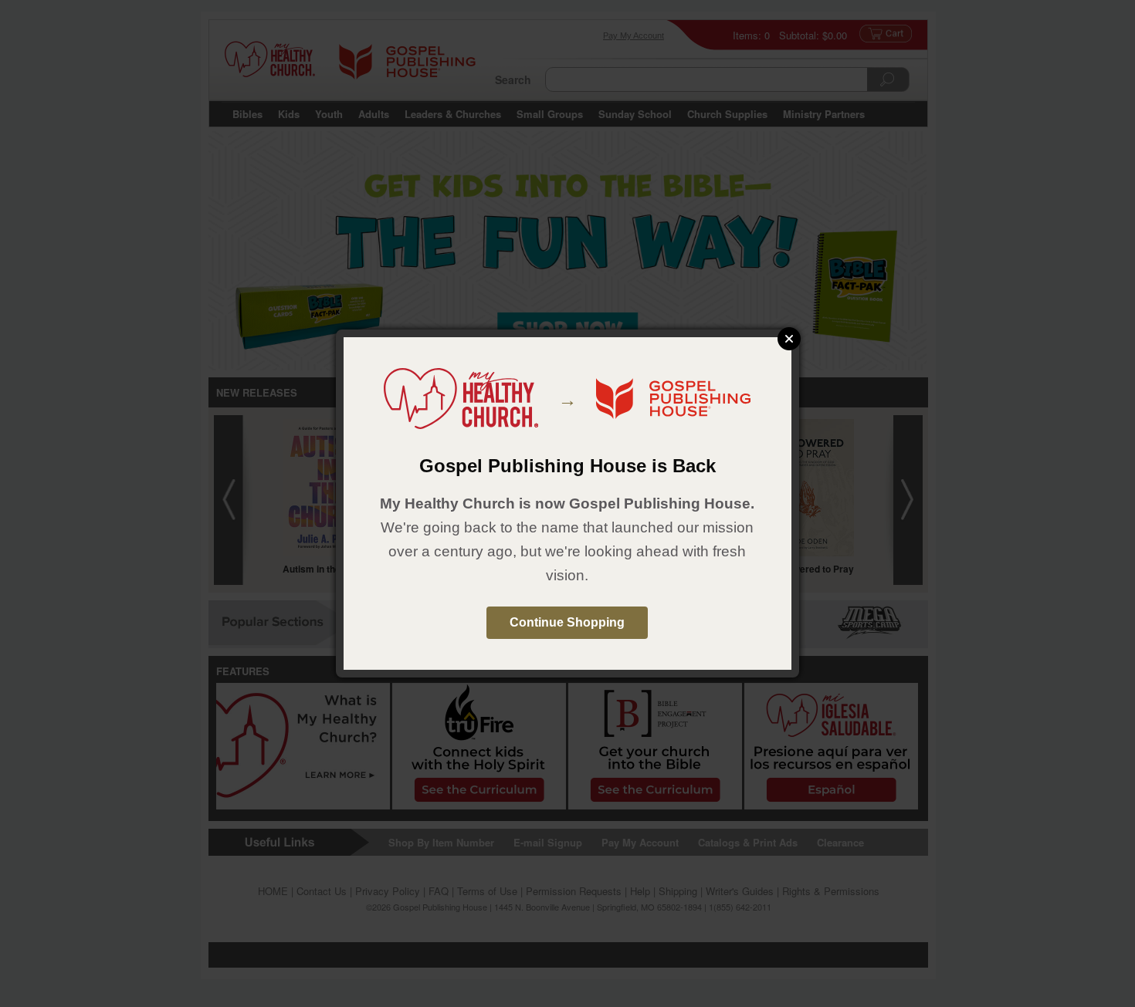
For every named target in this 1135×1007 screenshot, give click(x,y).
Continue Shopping (567, 622)
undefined (789, 338)
